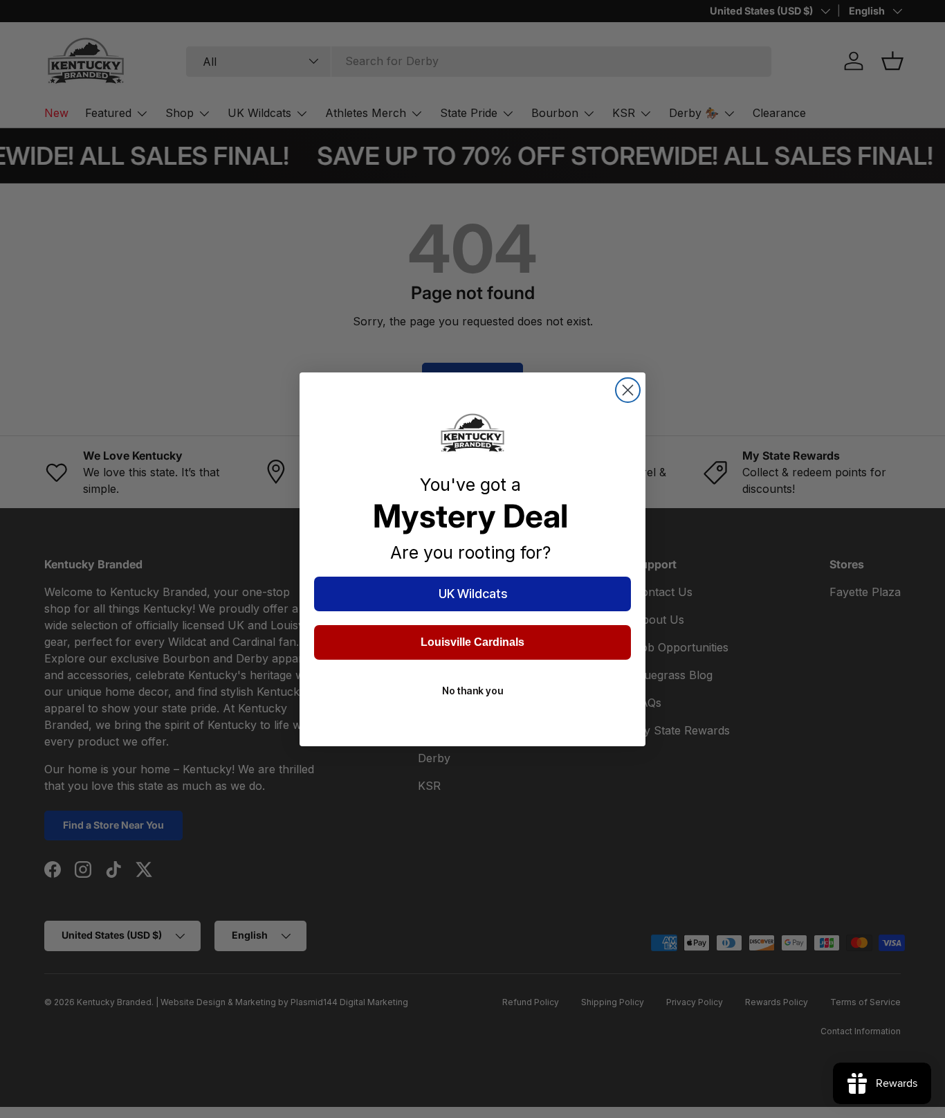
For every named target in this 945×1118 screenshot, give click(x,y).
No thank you (472, 690)
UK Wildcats (473, 593)
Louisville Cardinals (472, 642)
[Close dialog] (628, 390)
